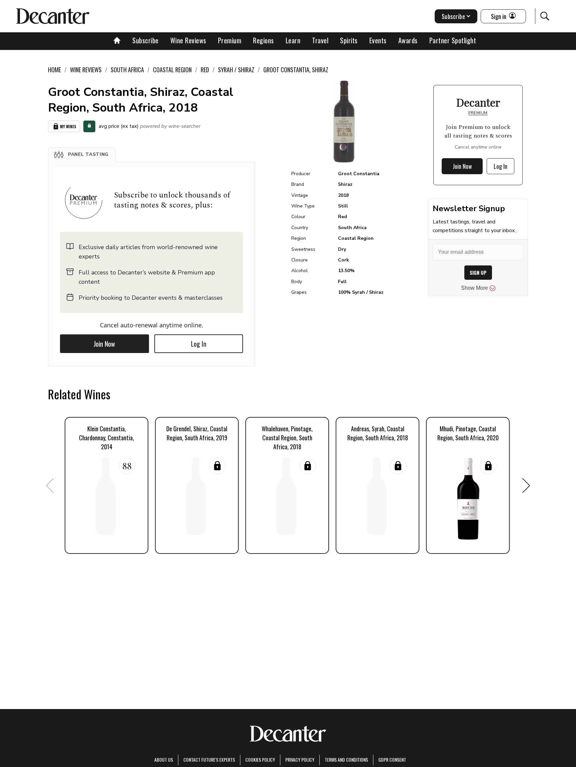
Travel (320, 40)
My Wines (68, 126)
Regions (263, 40)
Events (378, 40)
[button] (81, 155)
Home (54, 69)
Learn (293, 40)
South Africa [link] (127, 69)
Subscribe (145, 40)
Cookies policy (260, 759)
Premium (230, 40)
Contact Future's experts (209, 759)
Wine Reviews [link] (86, 69)
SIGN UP (478, 272)
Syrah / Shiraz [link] (236, 69)
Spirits (349, 40)
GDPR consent (392, 759)
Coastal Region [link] (172, 69)
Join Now (104, 344)
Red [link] (205, 69)
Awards (408, 40)
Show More (474, 288)
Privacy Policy (299, 759)
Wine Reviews (188, 40)
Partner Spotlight (452, 40)
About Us (163, 759)
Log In (198, 344)
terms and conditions (346, 759)
